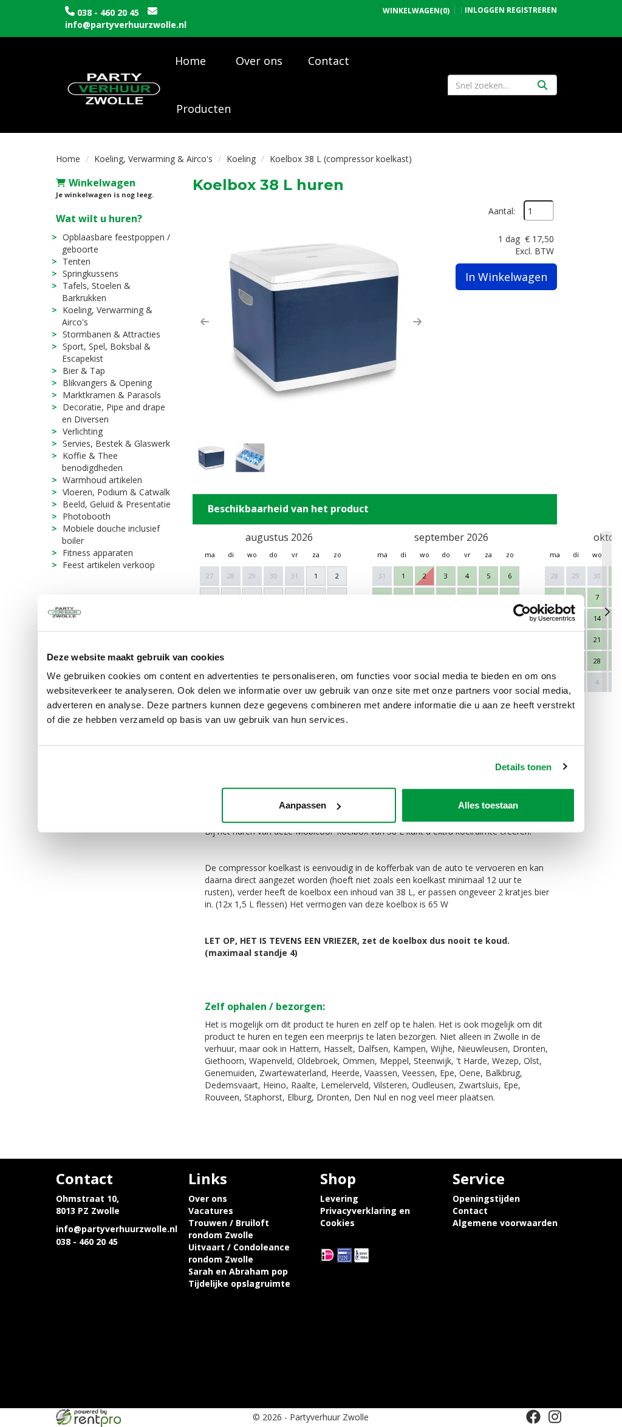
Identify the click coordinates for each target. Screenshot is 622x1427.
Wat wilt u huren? (99, 218)
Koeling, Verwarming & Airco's (153, 158)
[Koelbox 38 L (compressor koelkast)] (311, 318)
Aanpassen (302, 805)
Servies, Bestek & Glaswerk (116, 443)
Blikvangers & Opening (107, 382)
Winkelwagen (102, 182)
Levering (339, 1198)
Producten (203, 108)
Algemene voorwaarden (505, 1223)
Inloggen (485, 10)
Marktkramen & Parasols (112, 395)
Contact (328, 60)
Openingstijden (486, 1198)
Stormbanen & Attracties (111, 334)
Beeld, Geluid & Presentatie (117, 504)
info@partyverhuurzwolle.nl (125, 24)
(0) (416, 11)
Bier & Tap (84, 370)
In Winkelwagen (506, 276)
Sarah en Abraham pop (238, 1271)
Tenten (77, 261)
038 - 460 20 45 (108, 12)
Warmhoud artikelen (102, 480)
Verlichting (83, 431)
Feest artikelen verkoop (109, 565)
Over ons (259, 60)
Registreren (532, 10)
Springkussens (90, 273)
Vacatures (210, 1210)
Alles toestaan (488, 805)
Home (190, 60)
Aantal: (501, 211)
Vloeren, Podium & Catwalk (116, 492)
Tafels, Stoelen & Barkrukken (96, 291)
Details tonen (523, 766)
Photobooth (87, 516)
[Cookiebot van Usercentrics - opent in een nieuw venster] (522, 612)
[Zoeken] (542, 85)
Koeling (241, 158)
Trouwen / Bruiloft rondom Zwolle (228, 1229)
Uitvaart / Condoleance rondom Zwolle (239, 1253)
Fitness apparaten (98, 552)
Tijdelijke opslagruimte (239, 1283)
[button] (205, 322)
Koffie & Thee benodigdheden (92, 461)
